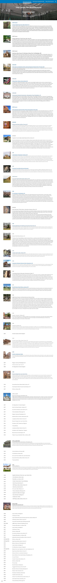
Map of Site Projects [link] (50, 1)
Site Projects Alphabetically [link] (38, 1)
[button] (55, 1)
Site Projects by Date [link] (27, 1)
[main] (28, 10)
